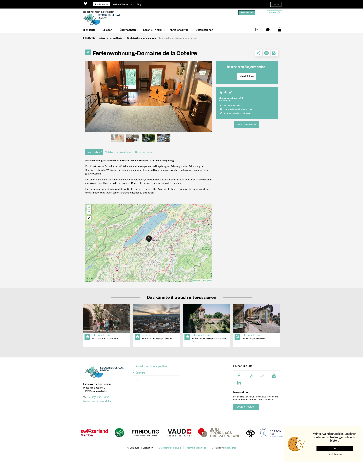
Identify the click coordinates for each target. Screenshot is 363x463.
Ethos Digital (229, 447)
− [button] (89, 211)
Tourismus (100, 4)
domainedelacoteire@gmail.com (238, 109)
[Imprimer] (266, 53)
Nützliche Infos (179, 29)
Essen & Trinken (152, 29)
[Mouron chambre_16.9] (148, 96)
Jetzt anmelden (246, 406)
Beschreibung (94, 152)
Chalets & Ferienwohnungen (141, 37)
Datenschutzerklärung (170, 447)
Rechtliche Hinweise (196, 447)
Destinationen (204, 29)
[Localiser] (274, 53)
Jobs (138, 379)
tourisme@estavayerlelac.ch (98, 400)
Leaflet (195, 280)
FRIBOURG (89, 37)
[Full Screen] (89, 218)
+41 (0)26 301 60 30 (98, 397)
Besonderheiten (144, 152)
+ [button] (89, 207)
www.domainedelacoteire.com (237, 113)
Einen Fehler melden (247, 124)
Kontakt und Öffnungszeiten (151, 366)
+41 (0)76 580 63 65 (233, 105)
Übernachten (128, 29)
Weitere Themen (121, 4)
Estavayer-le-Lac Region (111, 37)
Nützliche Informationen (118, 152)
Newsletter (247, 12)
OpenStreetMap (206, 280)
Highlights (89, 29)
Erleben (107, 29)
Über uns (140, 372)
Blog (139, 4)
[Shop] (279, 29)
